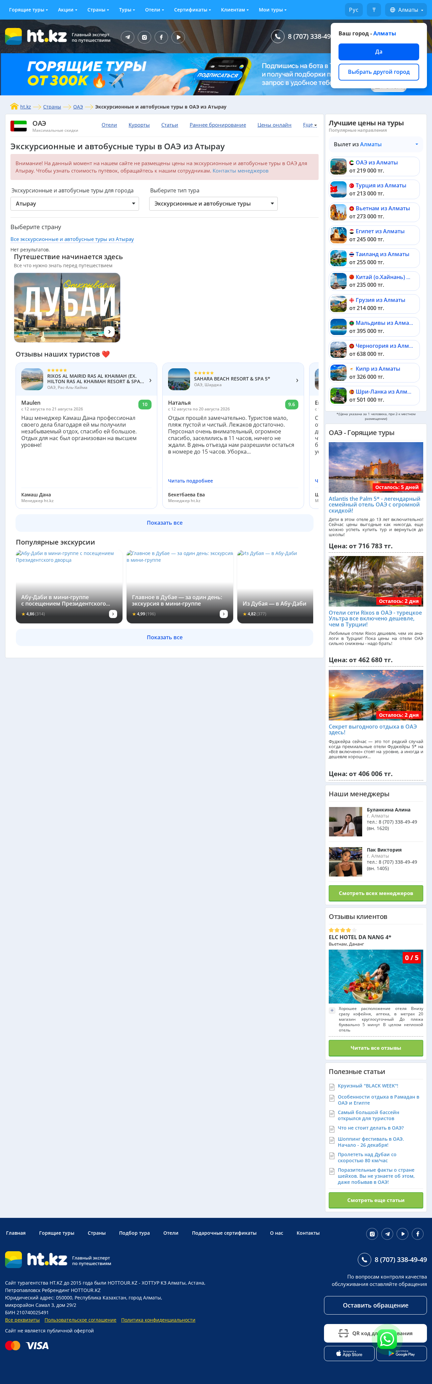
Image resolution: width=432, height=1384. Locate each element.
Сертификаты (190, 9)
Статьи (169, 124)
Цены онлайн (275, 124)
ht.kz (25, 106)
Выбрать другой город (379, 71)
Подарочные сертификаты (224, 1233)
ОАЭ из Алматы (377, 162)
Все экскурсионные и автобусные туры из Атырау (72, 239)
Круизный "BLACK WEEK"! (368, 1085)
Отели (152, 9)
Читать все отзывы (376, 1047)
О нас (276, 1233)
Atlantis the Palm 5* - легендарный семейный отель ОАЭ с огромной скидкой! (375, 504)
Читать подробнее (190, 481)
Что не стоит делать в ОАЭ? (371, 1128)
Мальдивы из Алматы (386, 323)
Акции (66, 9)
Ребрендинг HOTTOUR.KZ (71, 1290)
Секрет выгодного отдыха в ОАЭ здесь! (373, 729)
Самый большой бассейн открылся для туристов (368, 1115)
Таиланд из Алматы (382, 254)
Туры (125, 9)
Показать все (165, 522)
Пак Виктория (384, 850)
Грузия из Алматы (380, 300)
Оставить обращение (375, 1305)
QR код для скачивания (382, 1333)
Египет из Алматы (380, 231)
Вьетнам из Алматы (383, 208)
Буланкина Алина (388, 809)
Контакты (308, 1233)
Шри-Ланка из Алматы (386, 391)
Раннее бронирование (218, 124)
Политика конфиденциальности (158, 1320)
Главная (16, 1233)
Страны (96, 9)
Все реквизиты (22, 1320)
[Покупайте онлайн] (28, 1346)
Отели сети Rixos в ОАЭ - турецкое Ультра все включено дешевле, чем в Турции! (375, 618)
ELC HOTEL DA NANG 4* (360, 937)
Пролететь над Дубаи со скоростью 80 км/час (367, 1157)
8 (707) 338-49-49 (314, 36)
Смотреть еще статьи (376, 1200)
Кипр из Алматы (378, 368)
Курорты (139, 124)
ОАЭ (78, 106)
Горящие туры (26, 9)
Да (378, 51)
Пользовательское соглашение (80, 1320)
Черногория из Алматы (387, 345)
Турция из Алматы (381, 185)
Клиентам (233, 9)
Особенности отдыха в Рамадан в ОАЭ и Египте (378, 1100)
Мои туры (271, 9)
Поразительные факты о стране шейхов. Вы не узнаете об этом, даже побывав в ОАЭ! (376, 1176)
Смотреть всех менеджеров (376, 893)
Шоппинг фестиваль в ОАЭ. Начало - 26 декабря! (371, 1142)
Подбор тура (134, 1233)
